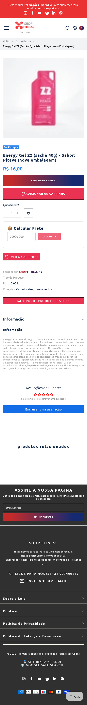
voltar (7, 41)
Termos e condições (31, 653)
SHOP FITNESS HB (30, 271)
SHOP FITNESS (43, 543)
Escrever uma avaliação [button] (43, 409)
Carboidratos (23, 41)
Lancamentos (43, 289)
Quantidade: (11, 205)
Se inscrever (43, 517)
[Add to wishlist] (28, 212)
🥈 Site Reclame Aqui (42, 661)
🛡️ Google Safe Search (42, 665)
